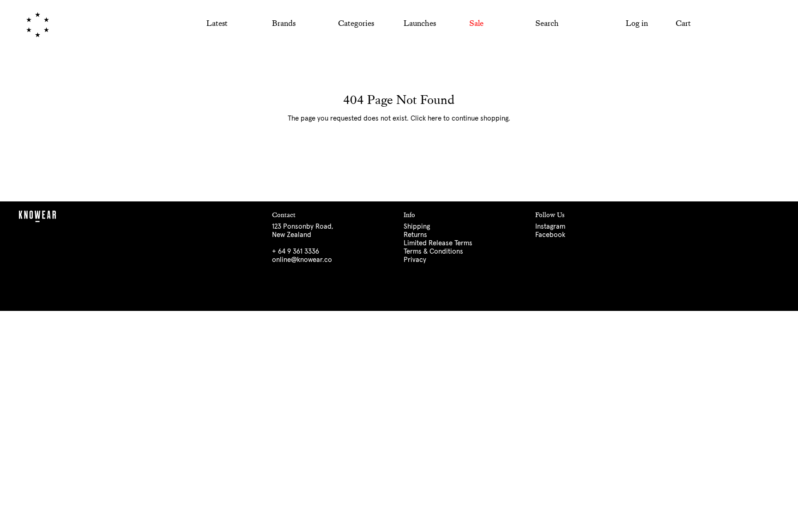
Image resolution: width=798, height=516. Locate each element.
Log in (637, 23)
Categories (356, 23)
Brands (284, 23)
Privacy (415, 259)
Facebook (550, 234)
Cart (683, 23)
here (434, 118)
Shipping (417, 226)
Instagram (550, 226)
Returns (415, 234)
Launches (420, 23)
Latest (217, 23)
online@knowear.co (302, 259)
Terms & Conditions (433, 251)
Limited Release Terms (438, 243)
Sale (476, 23)
